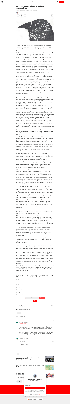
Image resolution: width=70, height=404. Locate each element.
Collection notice (42, 396)
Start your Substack (32, 399)
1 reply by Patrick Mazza (24, 344)
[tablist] (20, 313)
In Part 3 (18, 266)
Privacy (34, 396)
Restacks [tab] (23, 312)
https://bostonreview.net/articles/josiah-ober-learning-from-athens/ (31, 331)
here (50, 47)
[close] (45, 375)
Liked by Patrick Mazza (23, 323)
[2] (22, 171)
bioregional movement (48, 138)
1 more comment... (19, 348)
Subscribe (61, 1)
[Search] (55, 2)
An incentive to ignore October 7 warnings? (24, 367)
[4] (50, 197)
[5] (38, 213)
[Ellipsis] (53, 322)
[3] (24, 184)
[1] (37, 164)
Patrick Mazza (22, 377)
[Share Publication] (57, 2)
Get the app (40, 399)
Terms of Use (40, 390)
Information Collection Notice (34, 391)
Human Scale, (41, 123)
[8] (27, 250)
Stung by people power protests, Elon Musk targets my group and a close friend (29, 357)
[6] (27, 235)
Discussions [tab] (24, 354)
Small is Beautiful (27, 125)
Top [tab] (17, 354)
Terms (37, 396)
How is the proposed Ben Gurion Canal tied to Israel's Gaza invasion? (30, 366)
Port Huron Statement (39, 225)
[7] (27, 242)
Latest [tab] (20, 354)
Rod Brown (21, 322)
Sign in (66, 1)
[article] (35, 359)
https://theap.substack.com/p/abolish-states (43, 339)
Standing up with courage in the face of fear (24, 359)
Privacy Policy (43, 391)
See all (18, 381)
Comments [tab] (19, 312)
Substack (29, 401)
